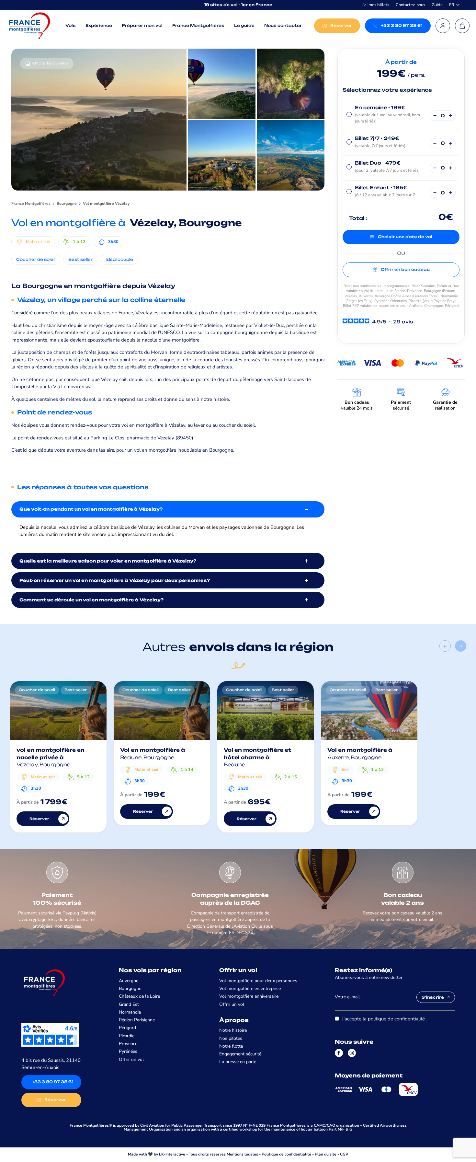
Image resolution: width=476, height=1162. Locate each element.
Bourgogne (130, 988)
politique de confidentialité (396, 1019)
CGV (344, 1154)
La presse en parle (237, 1062)
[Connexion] (443, 25)
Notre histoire (233, 1030)
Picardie (126, 1036)
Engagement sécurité (240, 1054)
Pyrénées (128, 1051)
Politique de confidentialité (286, 1154)
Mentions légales (242, 1154)
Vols (70, 25)
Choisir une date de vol (405, 236)
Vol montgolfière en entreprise (250, 988)
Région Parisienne (137, 1020)
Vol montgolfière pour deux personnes (258, 981)
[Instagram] (352, 1053)
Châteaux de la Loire (139, 996)
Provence (128, 1043)
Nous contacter (283, 25)
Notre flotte (231, 1046)
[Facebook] (339, 1053)
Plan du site (325, 1154)
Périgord (127, 1028)
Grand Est (129, 1004)
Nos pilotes (230, 1038)
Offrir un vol (131, 1059)
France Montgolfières (198, 25)
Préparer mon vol (142, 25)
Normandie (130, 1012)
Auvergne (128, 981)
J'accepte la (383, 1019)
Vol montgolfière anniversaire (248, 996)
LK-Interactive (172, 1154)
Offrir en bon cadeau (405, 269)
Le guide (244, 25)
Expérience (98, 25)
